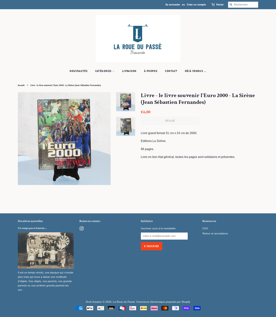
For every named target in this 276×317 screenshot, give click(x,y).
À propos (150, 71)
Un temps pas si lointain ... (32, 228)
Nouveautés (78, 71)
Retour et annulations (215, 233)
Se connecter (172, 4)
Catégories (103, 71)
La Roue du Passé (124, 301)
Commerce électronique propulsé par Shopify (163, 301)
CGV (205, 228)
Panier (220, 4)
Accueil (21, 85)
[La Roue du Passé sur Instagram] (81, 229)
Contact (171, 71)
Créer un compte (196, 4)
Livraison (129, 71)
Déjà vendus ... (195, 71)
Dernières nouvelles (30, 221)
